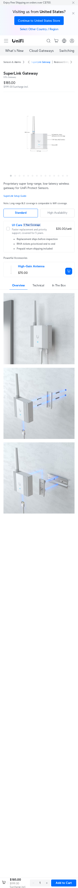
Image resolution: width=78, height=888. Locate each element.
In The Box (59, 285)
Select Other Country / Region (39, 29)
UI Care (17, 225)
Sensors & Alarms (12, 62)
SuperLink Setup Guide (14, 196)
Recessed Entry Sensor (65, 62)
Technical (38, 285)
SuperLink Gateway (40, 62)
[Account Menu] (72, 40)
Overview (18, 285)
